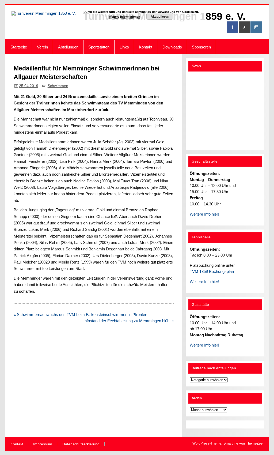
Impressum (42, 444)
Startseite (18, 47)
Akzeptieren (160, 16)
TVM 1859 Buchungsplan (212, 271)
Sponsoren (201, 47)
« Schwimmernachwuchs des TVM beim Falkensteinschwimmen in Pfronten (80, 314)
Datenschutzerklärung (81, 444)
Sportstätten (98, 47)
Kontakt (145, 47)
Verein (42, 47)
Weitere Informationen (124, 16)
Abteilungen (68, 47)
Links (124, 47)
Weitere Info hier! (204, 214)
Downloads (172, 47)
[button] (198, 110)
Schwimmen (58, 86)
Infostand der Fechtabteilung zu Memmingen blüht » (128, 320)
